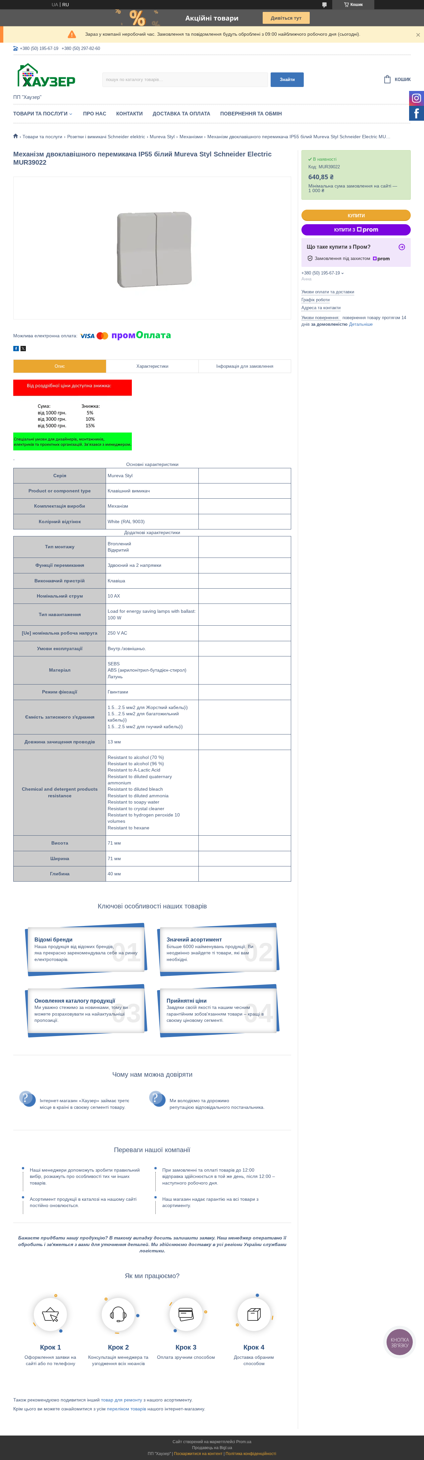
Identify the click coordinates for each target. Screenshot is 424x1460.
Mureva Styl (162, 136)
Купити (356, 215)
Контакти (129, 113)
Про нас (94, 113)
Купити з (344, 230)
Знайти (287, 79)
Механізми (191, 136)
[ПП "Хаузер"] (57, 75)
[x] (23, 349)
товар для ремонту (121, 1399)
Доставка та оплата (181, 113)
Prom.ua (243, 1441)
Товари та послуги (40, 113)
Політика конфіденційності (251, 1453)
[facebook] (16, 349)
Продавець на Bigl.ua (212, 1447)
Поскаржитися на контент (198, 1453)
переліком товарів (126, 1408)
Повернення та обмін (251, 113)
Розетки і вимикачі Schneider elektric (106, 136)
